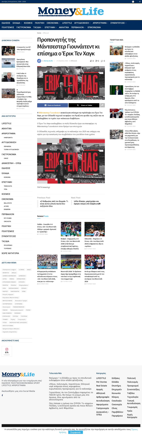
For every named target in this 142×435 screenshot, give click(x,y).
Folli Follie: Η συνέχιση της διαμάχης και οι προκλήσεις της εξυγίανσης (22, 78)
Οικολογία (7, 221)
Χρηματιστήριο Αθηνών (11, 329)
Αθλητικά (64, 27)
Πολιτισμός (8, 27)
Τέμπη (13, 319)
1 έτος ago (21, 85)
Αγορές (6, 206)
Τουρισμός (7, 248)
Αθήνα (14, 273)
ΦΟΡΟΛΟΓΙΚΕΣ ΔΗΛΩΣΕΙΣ (18, 322)
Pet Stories (7, 218)
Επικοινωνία (94, 27)
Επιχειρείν (7, 209)
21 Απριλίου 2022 (62, 61)
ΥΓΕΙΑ (5, 322)
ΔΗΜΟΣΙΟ (22, 276)
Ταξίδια (37, 27)
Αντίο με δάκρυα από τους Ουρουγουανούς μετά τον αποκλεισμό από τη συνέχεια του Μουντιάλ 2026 (95, 276)
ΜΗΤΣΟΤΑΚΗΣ (7, 300)
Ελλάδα (16, 23)
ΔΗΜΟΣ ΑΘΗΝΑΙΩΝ (9, 276)
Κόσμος (28, 23)
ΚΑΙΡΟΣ (5, 291)
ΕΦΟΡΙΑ (5, 285)
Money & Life (48, 61)
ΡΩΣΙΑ (28, 310)
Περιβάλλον (77, 27)
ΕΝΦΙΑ (12, 279)
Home (39, 33)
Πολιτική (39, 23)
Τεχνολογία (8, 186)
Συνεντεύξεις (117, 23)
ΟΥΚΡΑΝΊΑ (18, 304)
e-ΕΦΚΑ (21, 269)
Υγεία (5, 189)
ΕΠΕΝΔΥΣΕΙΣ (21, 279)
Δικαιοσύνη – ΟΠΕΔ (11, 163)
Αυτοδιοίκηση (81, 23)
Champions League (9, 269)
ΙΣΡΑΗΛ (24, 288)
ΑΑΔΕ (29, 269)
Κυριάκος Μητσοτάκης (11, 297)
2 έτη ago (21, 52)
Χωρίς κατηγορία (10, 253)
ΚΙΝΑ (23, 291)
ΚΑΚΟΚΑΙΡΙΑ (15, 291)
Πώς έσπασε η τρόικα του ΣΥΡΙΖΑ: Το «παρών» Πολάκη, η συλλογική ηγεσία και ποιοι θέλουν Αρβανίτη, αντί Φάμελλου (132, 117)
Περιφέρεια (7, 146)
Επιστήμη (50, 27)
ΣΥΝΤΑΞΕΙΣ (6, 316)
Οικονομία (52, 23)
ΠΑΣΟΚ (5, 310)
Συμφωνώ (75, 432)
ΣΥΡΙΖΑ (15, 316)
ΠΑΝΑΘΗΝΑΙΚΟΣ (18, 307)
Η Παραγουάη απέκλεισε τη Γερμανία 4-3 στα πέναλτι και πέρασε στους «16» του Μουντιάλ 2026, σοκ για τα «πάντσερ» (47, 276)
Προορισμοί (8, 245)
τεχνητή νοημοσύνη (10, 332)
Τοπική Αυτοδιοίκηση (11, 149)
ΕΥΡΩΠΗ (22, 282)
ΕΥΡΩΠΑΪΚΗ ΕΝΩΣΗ (9, 282)
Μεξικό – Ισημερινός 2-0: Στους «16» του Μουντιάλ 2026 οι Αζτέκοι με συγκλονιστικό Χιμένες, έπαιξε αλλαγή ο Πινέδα (70, 244)
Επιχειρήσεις (23, 285)
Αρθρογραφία (99, 23)
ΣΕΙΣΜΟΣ (18, 313)
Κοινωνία (7, 177)
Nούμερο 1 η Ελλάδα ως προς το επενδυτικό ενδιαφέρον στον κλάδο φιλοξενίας (132, 51)
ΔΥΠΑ (5, 279)
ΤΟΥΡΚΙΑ (24, 316)
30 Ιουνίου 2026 (91, 249)
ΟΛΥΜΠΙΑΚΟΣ (7, 304)
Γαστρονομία (24, 27)
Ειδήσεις (6, 23)
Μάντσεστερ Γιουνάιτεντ (49, 112)
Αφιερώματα (8, 138)
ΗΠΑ (4, 288)
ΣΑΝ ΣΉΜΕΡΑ (7, 313)
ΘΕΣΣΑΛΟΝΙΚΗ (13, 288)
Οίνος (6, 158)
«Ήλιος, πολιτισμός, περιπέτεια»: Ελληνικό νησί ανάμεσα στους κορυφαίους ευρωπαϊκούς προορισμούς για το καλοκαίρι (70, 386)
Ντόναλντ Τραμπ (21, 300)
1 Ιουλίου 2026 (42, 234)
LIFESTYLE (67, 23)
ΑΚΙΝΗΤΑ (6, 273)
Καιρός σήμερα (8, 294)
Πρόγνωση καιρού (17, 310)
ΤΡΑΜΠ (5, 319)
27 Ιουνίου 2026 (67, 281)
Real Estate (8, 203)
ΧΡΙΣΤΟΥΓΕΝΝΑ (8, 325)
